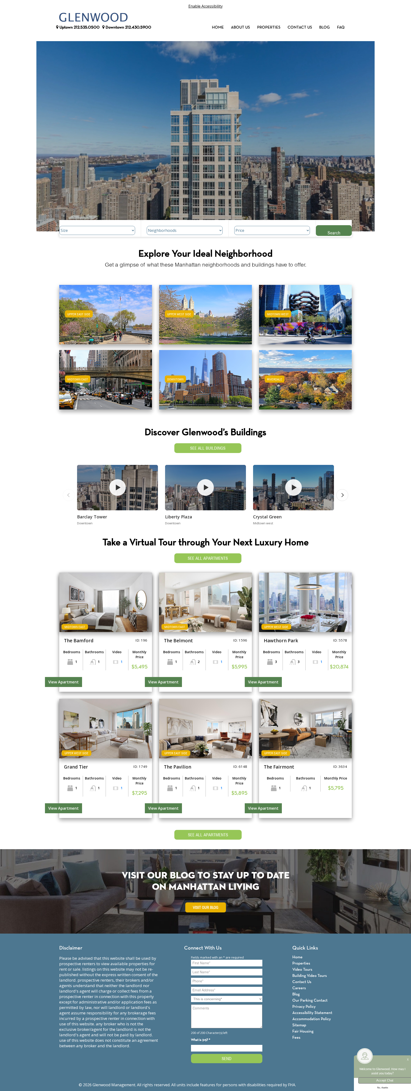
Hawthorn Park (281, 641)
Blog (324, 27)
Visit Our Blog (205, 907)
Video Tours (302, 969)
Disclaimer (70, 948)
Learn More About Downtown (205, 377)
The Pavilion (177, 767)
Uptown (79, 27)
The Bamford (78, 641)
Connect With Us (203, 948)
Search (334, 232)
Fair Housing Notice (314, 1084)
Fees (296, 1037)
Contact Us (300, 27)
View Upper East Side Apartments (106, 318)
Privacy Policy (304, 1006)
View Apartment (63, 682)
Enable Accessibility (205, 6)
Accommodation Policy (311, 1019)
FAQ (341, 27)
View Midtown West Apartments (305, 318)
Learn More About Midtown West (305, 312)
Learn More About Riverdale (305, 377)
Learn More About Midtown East (106, 377)
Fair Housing (302, 1031)
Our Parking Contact (310, 1000)
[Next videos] (342, 495)
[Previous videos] (69, 495)
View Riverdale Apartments (305, 383)
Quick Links (305, 948)
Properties (268, 27)
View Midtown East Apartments (105, 383)
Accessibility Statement (312, 1013)
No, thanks (382, 1087)
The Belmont (178, 641)
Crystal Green (267, 517)
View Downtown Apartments (205, 383)
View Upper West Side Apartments (205, 318)
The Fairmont (279, 767)
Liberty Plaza (178, 517)
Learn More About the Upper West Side (205, 312)
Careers (299, 988)
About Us (240, 27)
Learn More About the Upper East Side (105, 312)
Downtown (128, 27)
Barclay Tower (92, 517)
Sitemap (299, 1025)
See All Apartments (208, 558)
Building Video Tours (309, 976)
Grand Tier (76, 767)
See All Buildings (207, 448)
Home (218, 27)
